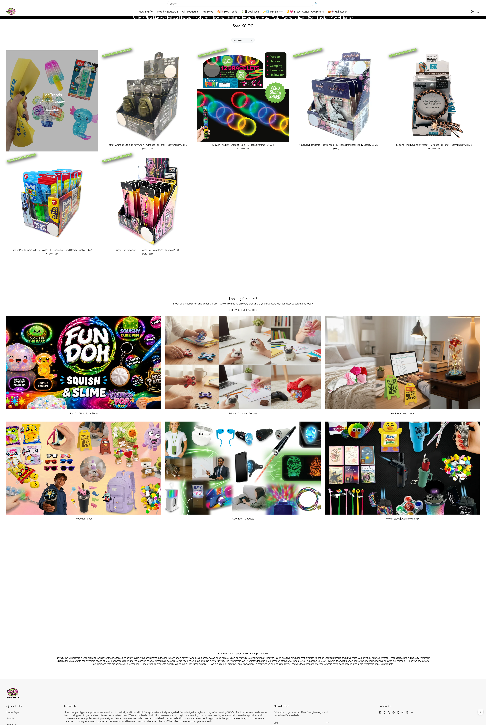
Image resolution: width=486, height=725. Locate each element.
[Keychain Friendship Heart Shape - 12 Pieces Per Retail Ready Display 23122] (338, 96)
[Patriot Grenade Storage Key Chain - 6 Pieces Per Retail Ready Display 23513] (147, 96)
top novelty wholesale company (115, 718)
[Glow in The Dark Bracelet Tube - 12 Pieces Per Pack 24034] (243, 96)
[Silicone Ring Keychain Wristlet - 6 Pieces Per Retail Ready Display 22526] (434, 96)
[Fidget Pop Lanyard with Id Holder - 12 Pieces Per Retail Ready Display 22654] (52, 201)
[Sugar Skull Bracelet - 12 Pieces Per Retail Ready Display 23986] (147, 201)
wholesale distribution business (153, 715)
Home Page (12, 712)
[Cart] (478, 11)
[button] (146, 11)
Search (10, 718)
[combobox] (240, 3)
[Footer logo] (12, 693)
